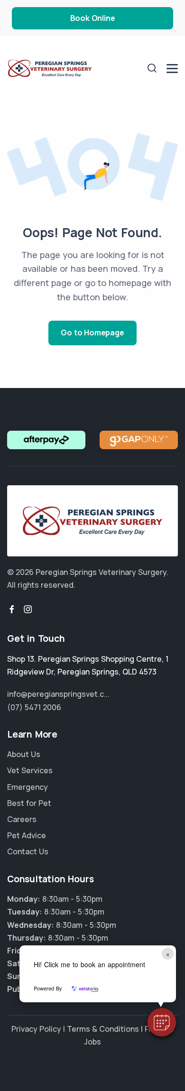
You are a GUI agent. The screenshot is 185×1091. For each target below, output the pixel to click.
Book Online (92, 18)
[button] (162, 1022)
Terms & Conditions (103, 1029)
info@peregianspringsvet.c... (58, 694)
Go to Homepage (92, 332)
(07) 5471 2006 (34, 707)
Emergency (27, 787)
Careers (22, 819)
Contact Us (27, 851)
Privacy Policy (36, 1029)
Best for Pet (29, 803)
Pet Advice (26, 835)
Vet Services (30, 770)
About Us (23, 754)
